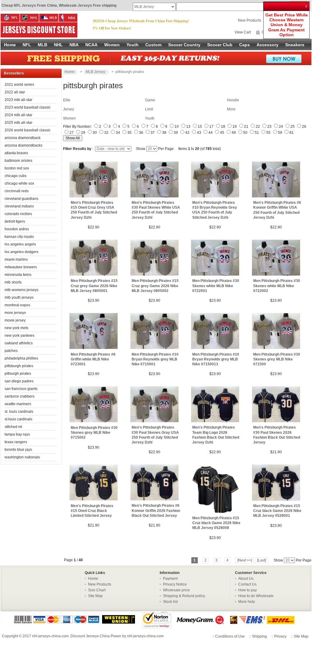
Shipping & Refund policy (184, 596)
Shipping (259, 636)
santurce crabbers (19, 396)
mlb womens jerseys (21, 290)
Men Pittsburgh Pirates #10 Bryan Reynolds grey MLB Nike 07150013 (215, 359)
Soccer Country (184, 44)
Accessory (267, 44)
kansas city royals (19, 237)
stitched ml (13, 427)
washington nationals (22, 457)
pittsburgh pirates (19, 366)
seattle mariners (18, 404)
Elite (66, 100)
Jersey (68, 109)
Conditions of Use (230, 636)
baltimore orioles (18, 160)
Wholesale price (176, 590)
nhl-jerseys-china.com (50, 636)
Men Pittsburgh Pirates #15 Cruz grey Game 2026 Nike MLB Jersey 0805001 (94, 286)
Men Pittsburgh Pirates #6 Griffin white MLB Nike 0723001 (93, 359)
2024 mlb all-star (18, 115)
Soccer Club (219, 44)
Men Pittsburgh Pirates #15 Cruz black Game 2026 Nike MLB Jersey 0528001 (277, 511)
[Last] (261, 560)
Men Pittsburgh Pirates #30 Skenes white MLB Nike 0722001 (215, 286)
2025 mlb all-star (18, 122)
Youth (132, 44)
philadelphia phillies (21, 358)
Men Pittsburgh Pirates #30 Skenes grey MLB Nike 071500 (276, 359)
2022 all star (15, 92)
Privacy (280, 636)
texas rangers (16, 442)
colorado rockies (18, 214)
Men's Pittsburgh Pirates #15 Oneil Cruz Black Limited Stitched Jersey (92, 511)
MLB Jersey (96, 72)
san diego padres (19, 381)
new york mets (16, 328)
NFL (27, 44)
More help (246, 602)
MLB (42, 44)
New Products (249, 20)
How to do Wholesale (256, 596)
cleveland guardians (21, 199)
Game (150, 100)
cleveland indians (19, 206)
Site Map (95, 596)
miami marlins (16, 259)
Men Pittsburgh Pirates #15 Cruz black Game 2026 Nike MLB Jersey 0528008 (216, 523)
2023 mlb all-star (18, 100)
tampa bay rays (17, 434)
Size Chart (96, 590)
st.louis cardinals (18, 419)
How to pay (247, 590)
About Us (246, 578)
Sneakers (294, 44)
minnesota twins (18, 275)
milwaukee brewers (21, 267)
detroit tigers (15, 221)
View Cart (243, 32)
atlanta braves (16, 153)
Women (112, 44)
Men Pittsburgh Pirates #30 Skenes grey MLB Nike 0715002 (94, 433)
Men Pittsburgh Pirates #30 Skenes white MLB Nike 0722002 (276, 286)
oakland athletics (19, 343)
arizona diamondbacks (23, 145)
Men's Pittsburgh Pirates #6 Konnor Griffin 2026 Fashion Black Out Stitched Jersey (156, 510)
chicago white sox (19, 183)
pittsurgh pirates (18, 373)
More (231, 109)
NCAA (91, 44)
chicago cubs (16, 176)
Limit (149, 109)
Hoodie (233, 100)
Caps (244, 44)
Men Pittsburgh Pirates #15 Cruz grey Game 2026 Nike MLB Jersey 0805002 (155, 286)
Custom (153, 44)
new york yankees (19, 335)
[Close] (307, 4)
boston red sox (17, 168)
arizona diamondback (23, 138)
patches (11, 351)
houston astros (17, 229)
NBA (74, 44)
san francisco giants (21, 389)
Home (10, 44)
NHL (58, 44)
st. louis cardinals (19, 411)
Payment (170, 578)
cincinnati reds (17, 191)
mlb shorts (13, 282)
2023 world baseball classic (28, 107)
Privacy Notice (175, 584)
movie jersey (15, 320)
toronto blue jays (18, 449)
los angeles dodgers (21, 252)
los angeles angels (20, 244)
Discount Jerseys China (90, 636)
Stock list (170, 602)
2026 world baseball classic (28, 130)
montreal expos (17, 305)
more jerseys (15, 313)
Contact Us (247, 584)
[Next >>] (244, 560)
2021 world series (19, 84)
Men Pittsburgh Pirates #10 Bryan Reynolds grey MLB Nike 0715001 (155, 359)
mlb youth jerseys (19, 297)
